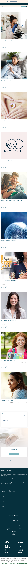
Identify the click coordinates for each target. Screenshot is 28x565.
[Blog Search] (25, 415)
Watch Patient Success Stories (13, 1)
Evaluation (7, 525)
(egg (15, 482)
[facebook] (3, 420)
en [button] (12, 4)
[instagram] (5, 420)
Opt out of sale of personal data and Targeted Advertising (8, 563)
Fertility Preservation (7, 528)
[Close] (27, 558)
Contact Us (20, 528)
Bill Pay (20, 4)
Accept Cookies (19, 563)
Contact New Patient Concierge (14, 464)
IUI (7, 482)
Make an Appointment (23, 6)
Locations (8, 4)
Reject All (25, 563)
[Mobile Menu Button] (26, 6)
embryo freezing (21, 482)
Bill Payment (14, 534)
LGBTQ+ (7, 529)
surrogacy (2, 483)
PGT (8, 482)
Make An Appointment (14, 454)
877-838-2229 (15, 517)
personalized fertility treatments (17, 474)
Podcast (3, 424)
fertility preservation (12, 482)
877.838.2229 (16, 4)
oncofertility (25, 482)
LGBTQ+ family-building (8, 483)
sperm (17, 482)
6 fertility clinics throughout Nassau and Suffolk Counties (17, 488)
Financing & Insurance (14, 533)
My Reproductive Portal (14, 535)
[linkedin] (7, 420)
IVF (6, 482)
